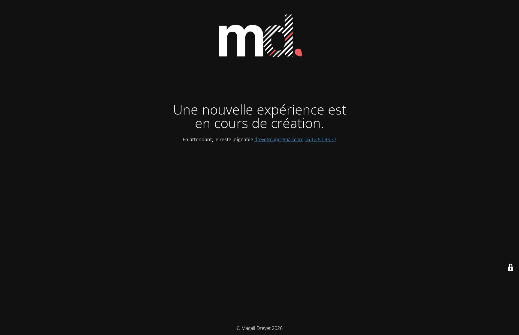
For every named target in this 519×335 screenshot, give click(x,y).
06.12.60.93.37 (320, 139)
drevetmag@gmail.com (278, 139)
